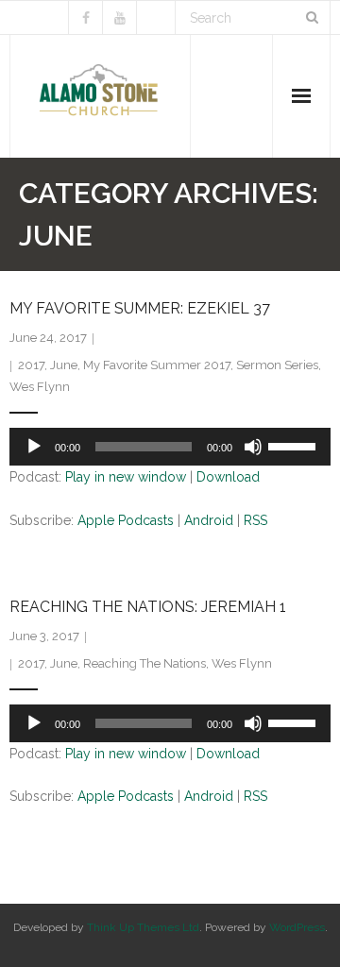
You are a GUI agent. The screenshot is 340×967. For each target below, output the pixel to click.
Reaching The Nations (144, 663)
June (63, 365)
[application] (170, 447)
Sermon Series (277, 365)
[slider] (294, 445)
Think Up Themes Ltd (143, 927)
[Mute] (253, 446)
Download (228, 476)
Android (208, 520)
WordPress (297, 927)
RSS (255, 520)
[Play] (34, 446)
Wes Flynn (39, 387)
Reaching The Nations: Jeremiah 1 (147, 607)
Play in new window (125, 476)
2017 (31, 365)
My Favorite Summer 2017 (156, 365)
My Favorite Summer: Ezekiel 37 (139, 308)
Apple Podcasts (125, 520)
